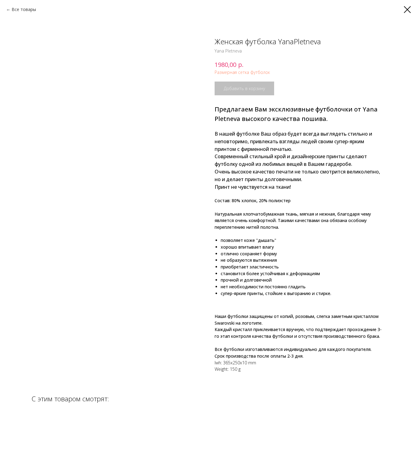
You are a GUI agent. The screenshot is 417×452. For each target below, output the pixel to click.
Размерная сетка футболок (242, 72)
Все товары (24, 9)
